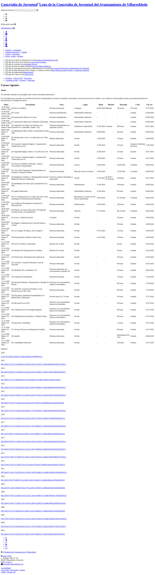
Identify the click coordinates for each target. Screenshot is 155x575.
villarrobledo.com (7, 28)
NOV (9, 364)
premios (20, 56)
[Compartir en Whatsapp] (6, 542)
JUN (12, 357)
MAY (18, 357)
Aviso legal (5, 570)
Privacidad (14, 570)
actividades (17, 50)
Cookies (22, 570)
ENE (40, 357)
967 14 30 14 (7, 562)
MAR (30, 357)
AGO (3, 357)
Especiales (31, 80)
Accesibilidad (6, 568)
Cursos (7, 54)
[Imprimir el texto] (6, 20)
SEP (19, 364)
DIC (3, 364)
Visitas (3, 572)
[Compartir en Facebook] (5, 538)
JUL (8, 357)
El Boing (8, 78)
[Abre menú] (15, 24)
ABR (24, 357)
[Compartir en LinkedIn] (6, 544)
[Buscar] (37, 10)
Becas (7, 56)
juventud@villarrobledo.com (13, 564)
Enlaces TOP (18, 78)
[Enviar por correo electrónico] (6, 548)
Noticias (8, 50)
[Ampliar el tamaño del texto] (6, 14)
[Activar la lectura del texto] (6, 18)
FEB (35, 357)
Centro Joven (6, 556)
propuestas (16, 54)
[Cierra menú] (14, 28)
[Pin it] (6, 546)
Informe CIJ (11, 572)
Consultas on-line (11, 80)
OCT (14, 364)
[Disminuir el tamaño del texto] (6, 16)
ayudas (13, 56)
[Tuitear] (6, 540)
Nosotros (22, 80)
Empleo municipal (11, 52)
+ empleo (23, 52)
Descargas (28, 78)
